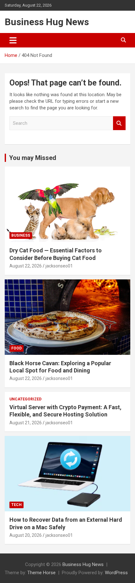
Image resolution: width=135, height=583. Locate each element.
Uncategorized (25, 399)
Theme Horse (41, 572)
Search (119, 123)
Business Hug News (47, 21)
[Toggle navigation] (13, 40)
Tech (16, 505)
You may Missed (32, 158)
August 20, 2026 (25, 535)
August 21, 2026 (25, 422)
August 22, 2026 (25, 265)
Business (20, 235)
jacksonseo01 (59, 265)
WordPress (116, 572)
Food (16, 348)
